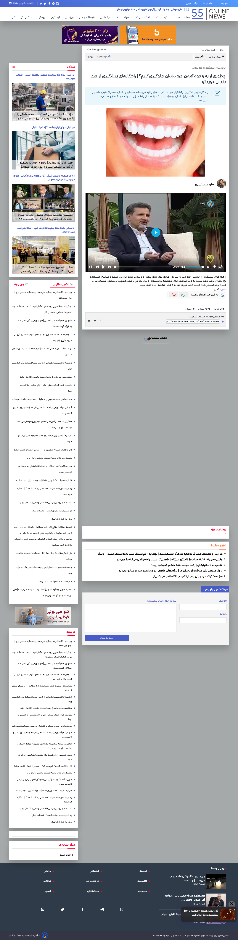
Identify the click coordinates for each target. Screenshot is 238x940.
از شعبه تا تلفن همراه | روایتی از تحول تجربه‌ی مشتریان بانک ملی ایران (42, 365)
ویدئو (43, 17)
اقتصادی (145, 17)
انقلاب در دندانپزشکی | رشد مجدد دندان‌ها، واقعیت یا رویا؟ (187, 565)
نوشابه (218, 309)
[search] (14, 17)
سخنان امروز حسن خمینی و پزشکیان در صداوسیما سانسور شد (149, 9)
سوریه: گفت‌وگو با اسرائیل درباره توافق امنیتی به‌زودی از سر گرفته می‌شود (44, 469)
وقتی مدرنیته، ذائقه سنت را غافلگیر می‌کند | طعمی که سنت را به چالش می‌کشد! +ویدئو (170, 559)
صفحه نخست (181, 17)
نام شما (223, 601)
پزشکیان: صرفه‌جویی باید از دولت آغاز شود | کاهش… (185, 898)
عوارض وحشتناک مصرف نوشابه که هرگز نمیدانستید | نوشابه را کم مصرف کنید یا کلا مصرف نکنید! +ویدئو (160, 554)
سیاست (125, 17)
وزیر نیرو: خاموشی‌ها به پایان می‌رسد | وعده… (187, 878)
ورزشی (70, 17)
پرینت (198, 57)
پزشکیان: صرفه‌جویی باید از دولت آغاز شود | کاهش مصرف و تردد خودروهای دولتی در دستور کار (42, 309)
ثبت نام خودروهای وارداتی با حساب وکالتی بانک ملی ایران (46, 502)
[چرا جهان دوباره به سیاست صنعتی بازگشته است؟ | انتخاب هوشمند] (43, 102)
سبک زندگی (27, 17)
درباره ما (224, 3)
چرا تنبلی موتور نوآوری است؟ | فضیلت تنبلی (53, 127)
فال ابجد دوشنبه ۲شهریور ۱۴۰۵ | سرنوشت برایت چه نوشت (201, 913)
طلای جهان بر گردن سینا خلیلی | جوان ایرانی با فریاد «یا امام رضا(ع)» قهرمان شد (45, 323)
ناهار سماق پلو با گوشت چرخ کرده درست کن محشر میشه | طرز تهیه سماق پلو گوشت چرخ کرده (42, 592)
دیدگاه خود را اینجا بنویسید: (161, 601)
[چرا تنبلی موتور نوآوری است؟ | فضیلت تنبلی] (43, 150)
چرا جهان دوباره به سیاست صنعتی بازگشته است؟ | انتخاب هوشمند (44, 491)
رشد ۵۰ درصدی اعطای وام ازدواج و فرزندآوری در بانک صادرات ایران (44, 570)
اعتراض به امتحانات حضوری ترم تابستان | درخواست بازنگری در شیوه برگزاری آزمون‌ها (43, 337)
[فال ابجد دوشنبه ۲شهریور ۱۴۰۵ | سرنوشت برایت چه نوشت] (227, 914)
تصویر (48, 891)
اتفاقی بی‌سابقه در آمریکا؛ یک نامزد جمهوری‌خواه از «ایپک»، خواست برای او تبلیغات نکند (44, 424)
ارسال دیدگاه (106, 638)
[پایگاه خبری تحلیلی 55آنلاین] (210, 14)
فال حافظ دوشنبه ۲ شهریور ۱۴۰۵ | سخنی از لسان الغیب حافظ (43, 449)
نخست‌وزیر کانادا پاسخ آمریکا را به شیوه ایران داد (49, 458)
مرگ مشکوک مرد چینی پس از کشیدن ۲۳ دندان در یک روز (188, 576)
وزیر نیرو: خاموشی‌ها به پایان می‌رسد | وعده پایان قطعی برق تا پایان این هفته (43, 295)
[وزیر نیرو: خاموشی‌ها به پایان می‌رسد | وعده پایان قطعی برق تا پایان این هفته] (216, 881)
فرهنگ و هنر (88, 17)
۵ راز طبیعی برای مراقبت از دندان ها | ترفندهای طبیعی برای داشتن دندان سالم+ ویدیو (171, 570)
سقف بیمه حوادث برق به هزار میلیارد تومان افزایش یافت (46, 377)
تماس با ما (209, 3)
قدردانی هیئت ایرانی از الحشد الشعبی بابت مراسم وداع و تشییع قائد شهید (42, 410)
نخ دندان (203, 309)
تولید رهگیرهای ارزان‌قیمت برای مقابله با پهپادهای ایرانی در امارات (45, 438)
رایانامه (223, 614)
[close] (232, 904)
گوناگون (56, 17)
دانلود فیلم (66, 855)
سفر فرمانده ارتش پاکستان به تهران (55, 581)
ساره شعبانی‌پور (205, 184)
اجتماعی (106, 17)
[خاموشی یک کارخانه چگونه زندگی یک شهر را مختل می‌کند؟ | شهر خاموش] (43, 255)
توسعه (164, 17)
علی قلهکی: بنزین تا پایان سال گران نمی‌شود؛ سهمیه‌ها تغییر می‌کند (44, 556)
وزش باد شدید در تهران (61, 519)
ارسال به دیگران (214, 57)
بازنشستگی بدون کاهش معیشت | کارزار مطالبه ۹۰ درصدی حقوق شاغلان (42, 351)
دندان (188, 309)
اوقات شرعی (192, 3)
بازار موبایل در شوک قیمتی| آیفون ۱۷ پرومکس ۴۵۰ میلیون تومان (45, 388)
